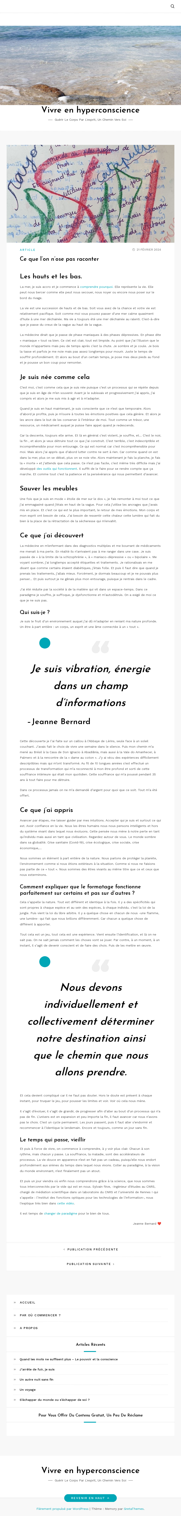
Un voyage (28, 1389)
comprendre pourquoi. (96, 286)
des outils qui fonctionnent (57, 468)
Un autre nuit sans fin (36, 1379)
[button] (172, 6)
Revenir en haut (88, 1498)
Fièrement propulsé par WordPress (63, 1508)
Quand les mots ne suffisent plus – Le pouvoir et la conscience (69, 1359)
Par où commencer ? (40, 1315)
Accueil (27, 1302)
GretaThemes (134, 1508)
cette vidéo (65, 1203)
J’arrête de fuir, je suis (37, 1369)
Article (28, 249)
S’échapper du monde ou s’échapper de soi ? (55, 1399)
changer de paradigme (60, 1213)
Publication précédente (92, 1249)
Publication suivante (89, 1264)
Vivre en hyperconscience (90, 110)
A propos (29, 1328)
